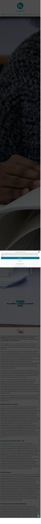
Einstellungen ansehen (20, 263)
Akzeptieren (20, 258)
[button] (38, 251)
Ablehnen (20, 260)
